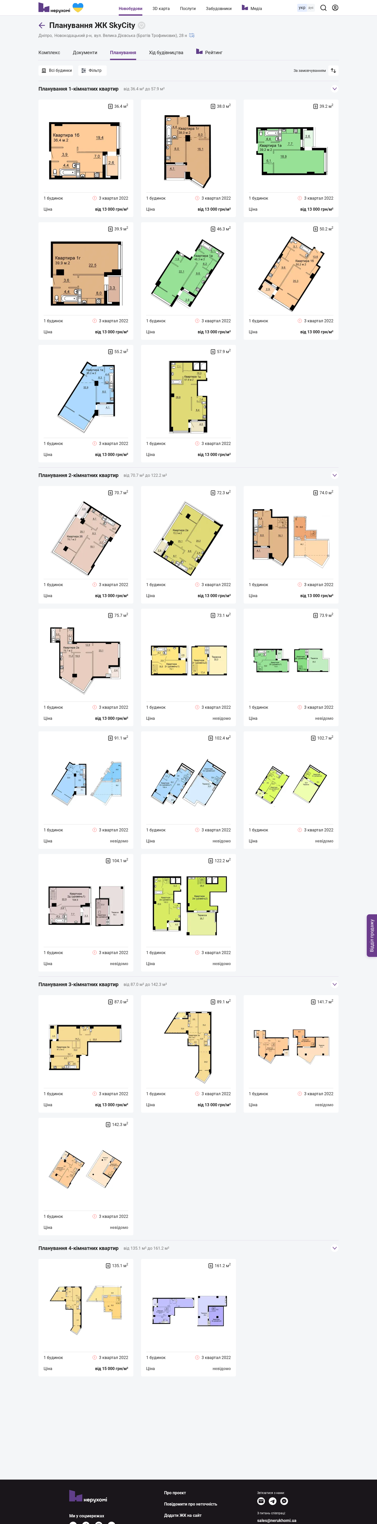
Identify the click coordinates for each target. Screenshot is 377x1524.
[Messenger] (284, 1501)
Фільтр (95, 70)
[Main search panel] (323, 7)
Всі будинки (60, 70)
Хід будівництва (166, 52)
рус (311, 7)
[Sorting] (333, 70)
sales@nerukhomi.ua (276, 1520)
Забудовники (219, 8)
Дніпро (45, 35)
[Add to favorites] (141, 25)
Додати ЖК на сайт (183, 1515)
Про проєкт (175, 1492)
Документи (85, 52)
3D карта (161, 8)
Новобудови (130, 8)
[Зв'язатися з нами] (261, 1501)
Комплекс (49, 52)
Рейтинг (214, 52)
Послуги (188, 8)
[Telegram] (272, 1501)
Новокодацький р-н (73, 35)
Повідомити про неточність (190, 1504)
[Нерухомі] (60, 7)
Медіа (256, 8)
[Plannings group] (335, 89)
